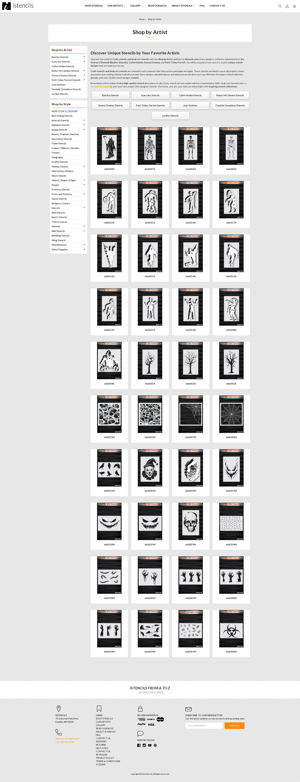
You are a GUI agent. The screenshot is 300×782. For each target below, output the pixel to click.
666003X (150, 383)
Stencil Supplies (60, 249)
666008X (231, 330)
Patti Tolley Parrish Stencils (66, 80)
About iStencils (182, 5)
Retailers (101, 754)
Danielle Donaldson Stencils (66, 89)
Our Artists (115, 5)
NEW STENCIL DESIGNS (65, 111)
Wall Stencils (58, 231)
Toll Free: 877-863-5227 (67, 738)
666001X (231, 383)
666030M (231, 651)
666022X (109, 222)
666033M (190, 544)
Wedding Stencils (61, 235)
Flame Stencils (59, 143)
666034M (150, 651)
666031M (190, 651)
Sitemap (101, 764)
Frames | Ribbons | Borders (66, 148)
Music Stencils (59, 175)
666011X (150, 330)
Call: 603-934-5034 (64, 742)
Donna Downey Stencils (64, 75)
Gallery (135, 5)
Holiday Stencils (60, 166)
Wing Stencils (59, 240)
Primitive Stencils (61, 189)
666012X (109, 330)
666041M (190, 598)
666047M (190, 437)
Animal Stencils (59, 129)
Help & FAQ (102, 748)
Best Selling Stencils (62, 115)
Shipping (101, 741)
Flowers (56, 152)
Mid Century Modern (62, 171)
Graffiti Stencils (60, 161)
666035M (150, 544)
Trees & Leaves (59, 221)
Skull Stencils (58, 212)
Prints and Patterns (62, 194)
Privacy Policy (105, 758)
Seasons (56, 207)
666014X (190, 276)
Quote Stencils (59, 198)
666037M (231, 491)
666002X (190, 383)
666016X (109, 276)
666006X (190, 169)
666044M (190, 491)
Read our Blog (157, 5)
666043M (150, 598)
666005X (231, 169)
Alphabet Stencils (61, 125)
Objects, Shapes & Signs (64, 180)
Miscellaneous (59, 244)
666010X (190, 330)
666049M (109, 598)
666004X (109, 383)
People (55, 185)
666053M (109, 437)
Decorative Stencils (62, 138)
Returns (101, 744)
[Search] (279, 6)
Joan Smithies (59, 84)
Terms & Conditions (108, 761)
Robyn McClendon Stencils (65, 70)
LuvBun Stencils (60, 93)
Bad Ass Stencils (60, 57)
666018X (190, 222)
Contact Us (217, 5)
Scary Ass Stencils (61, 61)
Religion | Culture (61, 203)
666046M (231, 437)
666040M (231, 598)
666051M (109, 491)
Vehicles (56, 226)
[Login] (287, 6)
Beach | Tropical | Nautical (65, 134)
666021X (150, 222)
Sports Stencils (59, 217)
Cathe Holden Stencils (63, 66)
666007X (150, 169)
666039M (109, 651)
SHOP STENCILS (93, 5)
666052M (150, 437)
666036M (109, 544)
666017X (231, 222)
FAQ (202, 5)
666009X (109, 169)
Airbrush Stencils (60, 120)
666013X (231, 276)
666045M (150, 491)
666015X (150, 276)
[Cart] (294, 6)
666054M (231, 544)
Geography (57, 157)
